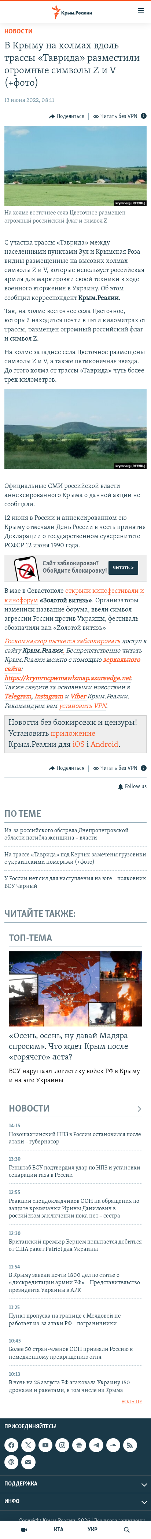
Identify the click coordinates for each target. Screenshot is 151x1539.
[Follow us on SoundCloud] (113, 1445)
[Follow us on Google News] (79, 1445)
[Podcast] (11, 1462)
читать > (123, 568)
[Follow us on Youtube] (45, 1445)
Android (104, 745)
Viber (78, 697)
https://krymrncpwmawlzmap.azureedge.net (67, 678)
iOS (79, 745)
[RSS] (130, 1445)
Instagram (48, 697)
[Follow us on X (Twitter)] (28, 1445)
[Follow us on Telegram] (96, 1445)
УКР (92, 1530)
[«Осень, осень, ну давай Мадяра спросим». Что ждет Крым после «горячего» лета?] (75, 988)
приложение (73, 734)
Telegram (17, 697)
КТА (58, 1530)
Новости (18, 32)
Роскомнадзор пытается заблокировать (62, 641)
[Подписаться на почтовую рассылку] (28, 1462)
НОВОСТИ (29, 1109)
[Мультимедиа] (24, 1530)
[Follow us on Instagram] (62, 1445)
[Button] (66, 116)
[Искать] (127, 1530)
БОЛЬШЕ (131, 1402)
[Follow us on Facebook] (11, 1445)
